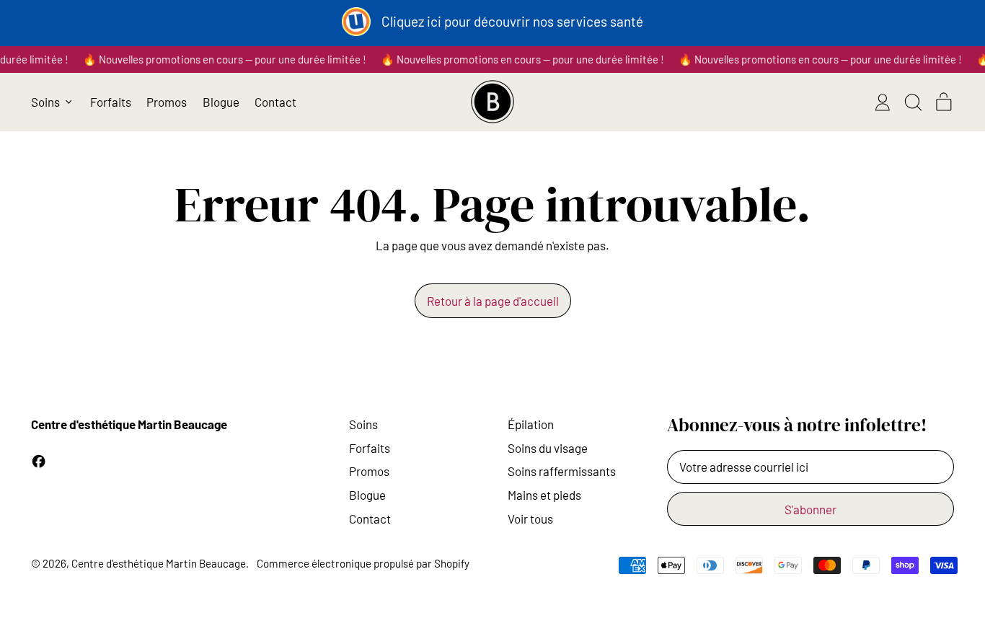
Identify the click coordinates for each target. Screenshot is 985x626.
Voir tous (530, 518)
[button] (913, 102)
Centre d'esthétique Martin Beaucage (158, 563)
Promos (166, 101)
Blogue (221, 101)
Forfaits (110, 101)
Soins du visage (548, 448)
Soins (363, 424)
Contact (275, 101)
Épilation (531, 424)
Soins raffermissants (562, 471)
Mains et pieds (544, 495)
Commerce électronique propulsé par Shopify (363, 563)
